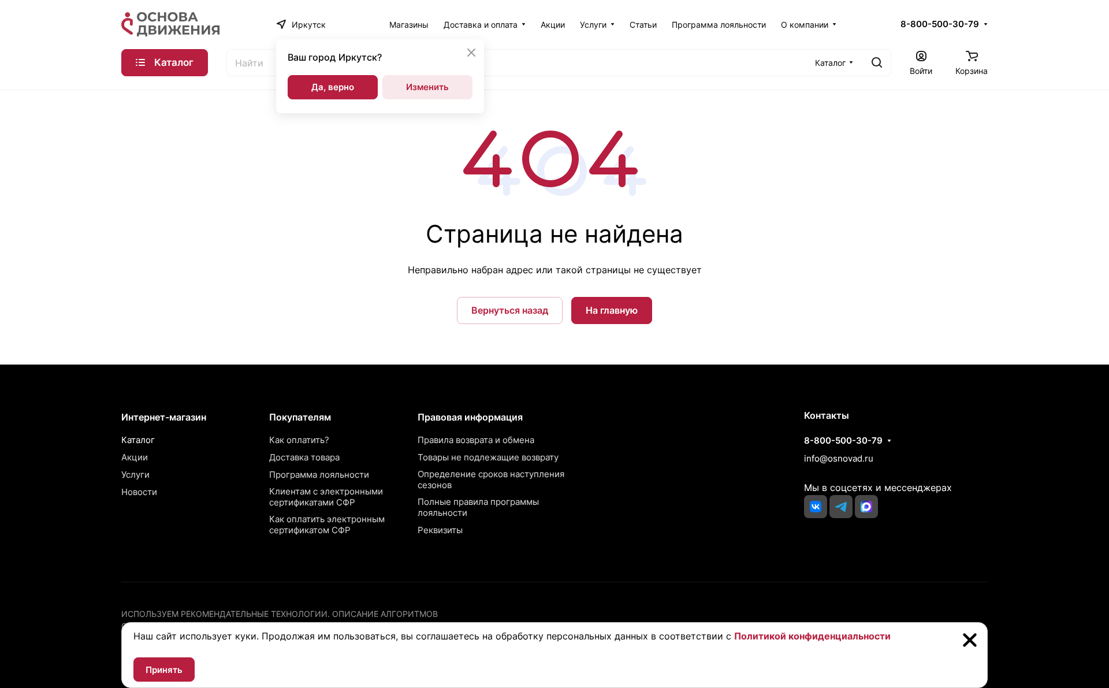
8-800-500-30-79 (939, 24)
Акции (134, 457)
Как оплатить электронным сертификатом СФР (327, 524)
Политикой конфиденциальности (812, 636)
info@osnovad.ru (838, 458)
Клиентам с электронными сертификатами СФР (326, 497)
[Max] (866, 506)
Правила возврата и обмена (476, 439)
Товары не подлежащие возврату (488, 457)
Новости (139, 491)
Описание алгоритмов (385, 614)
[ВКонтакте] (815, 506)
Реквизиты (440, 530)
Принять (164, 669)
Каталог (138, 439)
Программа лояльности (319, 474)
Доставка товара (304, 457)
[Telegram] (841, 506)
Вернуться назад (509, 310)
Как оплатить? (299, 439)
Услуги (135, 474)
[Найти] (876, 62)
